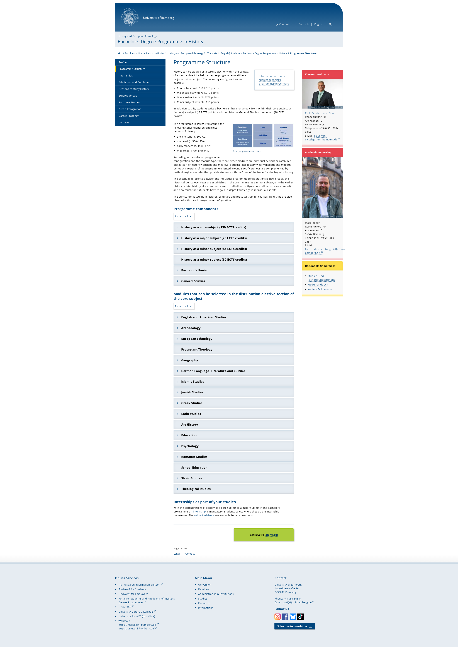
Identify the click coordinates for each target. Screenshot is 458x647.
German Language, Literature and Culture (213, 371)
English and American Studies (203, 317)
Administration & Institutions (216, 594)
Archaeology (191, 328)
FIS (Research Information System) (139, 584)
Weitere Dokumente (320, 289)
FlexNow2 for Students (132, 589)
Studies (202, 598)
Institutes (159, 53)
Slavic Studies (191, 478)
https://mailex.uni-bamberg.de (137, 624)
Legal (177, 553)
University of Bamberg (134, 28)
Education (189, 435)
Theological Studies (196, 489)
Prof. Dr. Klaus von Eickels (321, 113)
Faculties (130, 53)
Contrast (283, 24)
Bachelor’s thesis (194, 270)
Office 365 (124, 607)
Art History (189, 424)
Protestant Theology (197, 349)
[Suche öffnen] (330, 24)
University (204, 584)
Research (203, 603)
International (206, 608)
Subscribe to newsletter (292, 626)
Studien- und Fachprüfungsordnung (321, 277)
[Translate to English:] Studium (223, 53)
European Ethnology (197, 339)
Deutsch (304, 24)
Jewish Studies (192, 392)
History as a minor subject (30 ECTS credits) (214, 259)
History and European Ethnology (137, 36)
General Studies (193, 281)
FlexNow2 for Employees (133, 594)
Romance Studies (194, 457)
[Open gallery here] (263, 135)
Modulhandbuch (318, 284)
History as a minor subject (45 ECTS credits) (214, 249)
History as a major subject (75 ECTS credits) (214, 238)
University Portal (128, 616)
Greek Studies (191, 403)
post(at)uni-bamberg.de (297, 602)
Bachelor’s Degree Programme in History (160, 41)
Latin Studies (191, 414)
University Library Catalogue (135, 611)
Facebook (285, 617)
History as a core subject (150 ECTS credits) (213, 227)
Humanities (144, 53)
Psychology (190, 446)
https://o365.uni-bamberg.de (136, 628)
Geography (189, 360)
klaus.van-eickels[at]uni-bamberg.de (321, 137)
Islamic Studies (192, 381)
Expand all (181, 216)
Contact (190, 553)
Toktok (300, 617)
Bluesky (293, 617)
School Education (194, 467)
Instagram (277, 617)
